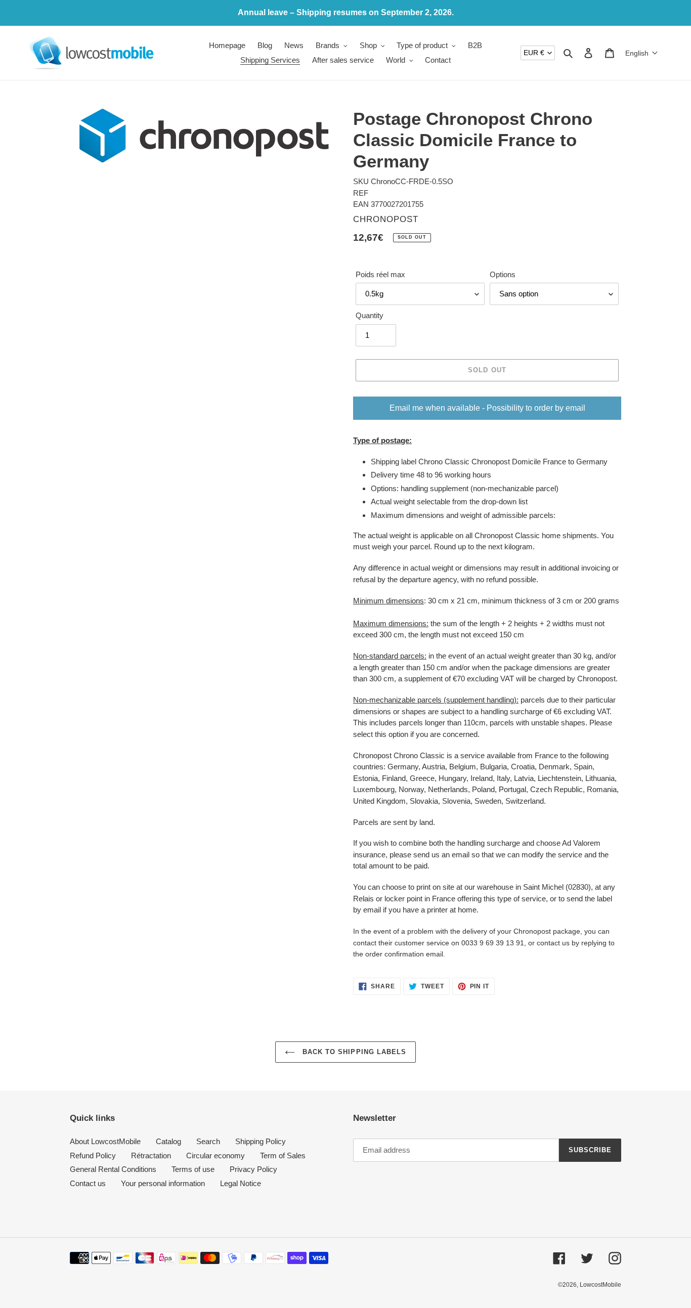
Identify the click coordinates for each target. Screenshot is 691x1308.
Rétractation (151, 1155)
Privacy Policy (253, 1169)
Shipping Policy (260, 1141)
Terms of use (192, 1169)
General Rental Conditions (113, 1169)
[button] (641, 53)
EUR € (534, 53)
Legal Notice (240, 1183)
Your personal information (163, 1183)
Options (502, 274)
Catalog (168, 1141)
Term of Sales (283, 1155)
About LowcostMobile (105, 1141)
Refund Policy (93, 1155)
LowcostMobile (600, 1284)
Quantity (369, 315)
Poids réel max (380, 274)
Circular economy (215, 1155)
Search (208, 1141)
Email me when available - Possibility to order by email (487, 408)
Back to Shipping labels (353, 1052)
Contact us (88, 1183)
